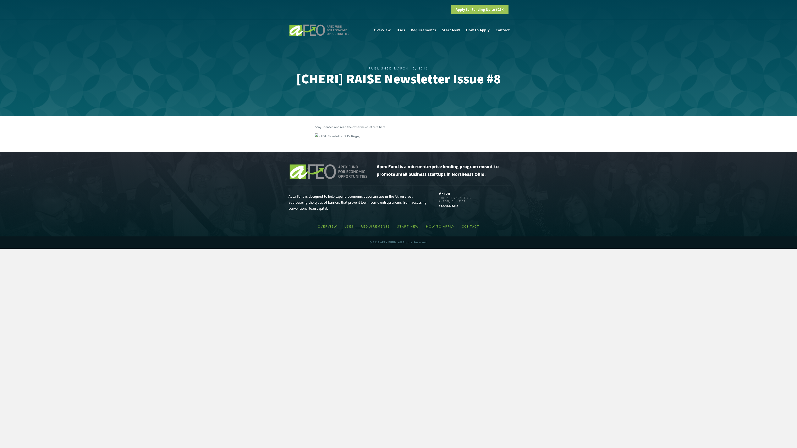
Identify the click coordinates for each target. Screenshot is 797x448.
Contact (503, 30)
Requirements (423, 30)
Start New (451, 30)
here (382, 127)
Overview (382, 30)
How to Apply (478, 30)
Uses (401, 30)
